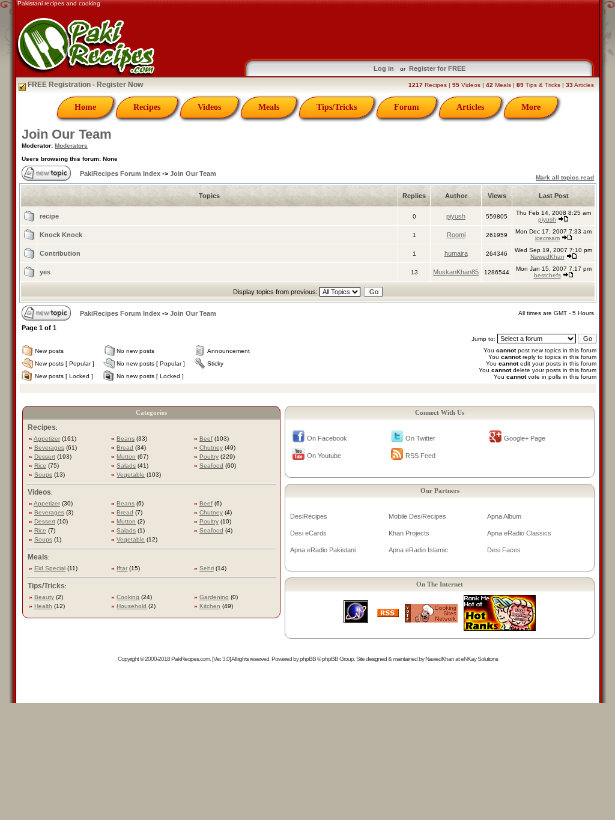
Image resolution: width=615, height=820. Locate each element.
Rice (40, 465)
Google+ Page (524, 438)
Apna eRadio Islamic (418, 549)
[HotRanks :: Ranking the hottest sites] (500, 628)
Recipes (146, 107)
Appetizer (47, 438)
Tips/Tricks (337, 107)
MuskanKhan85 (456, 272)
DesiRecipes (308, 516)
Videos (209, 107)
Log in (384, 68)
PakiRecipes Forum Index (120, 173)
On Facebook (327, 438)
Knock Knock (61, 234)
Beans (126, 438)
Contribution (60, 253)
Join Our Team (67, 134)
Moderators (71, 145)
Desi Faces (504, 549)
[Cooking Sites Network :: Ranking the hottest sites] (431, 619)
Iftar (122, 568)
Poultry (209, 456)
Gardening (214, 597)
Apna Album (504, 516)
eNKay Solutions (479, 659)
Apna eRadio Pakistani (323, 549)
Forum (406, 107)
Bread (125, 447)
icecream (547, 238)
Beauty (44, 597)
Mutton (126, 456)
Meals (268, 107)
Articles (470, 107)
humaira (456, 253)
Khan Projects (409, 533)
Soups (43, 474)
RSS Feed (420, 455)
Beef (206, 438)
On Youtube (324, 455)
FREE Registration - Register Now (84, 84)
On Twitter (420, 438)
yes (45, 272)
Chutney (211, 447)
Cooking (128, 597)
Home (85, 107)
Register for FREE (437, 68)
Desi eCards (308, 533)
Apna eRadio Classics (519, 533)
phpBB (308, 659)
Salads (126, 465)
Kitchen (209, 606)
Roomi (456, 234)
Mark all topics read (565, 177)
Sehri (206, 568)
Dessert (44, 456)
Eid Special (49, 568)
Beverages (49, 447)
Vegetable (131, 474)
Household (132, 606)
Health (43, 606)
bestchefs (547, 275)
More (531, 107)
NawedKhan (547, 256)
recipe (49, 216)
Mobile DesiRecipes (417, 516)
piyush (455, 216)
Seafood (211, 465)
